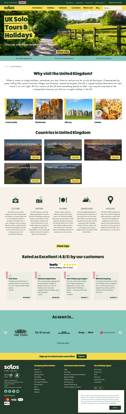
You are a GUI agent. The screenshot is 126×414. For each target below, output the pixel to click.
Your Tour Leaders (39, 379)
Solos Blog (37, 377)
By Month (63, 8)
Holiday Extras (68, 379)
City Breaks (97, 382)
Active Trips (97, 369)
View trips (63, 51)
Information (69, 3)
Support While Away (70, 384)
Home (6, 66)
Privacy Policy (38, 384)
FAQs (66, 369)
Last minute (76, 8)
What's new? (88, 8)
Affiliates (37, 389)
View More (35, 157)
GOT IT (115, 408)
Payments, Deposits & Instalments (74, 374)
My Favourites (99, 3)
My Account (89, 3)
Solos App (67, 372)
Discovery (97, 377)
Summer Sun (98, 372)
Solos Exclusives (99, 379)
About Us (37, 369)
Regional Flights (69, 377)
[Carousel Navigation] (63, 332)
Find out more (63, 342)
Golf (95, 374)
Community (79, 3)
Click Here (22, 2)
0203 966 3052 (115, 3)
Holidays (50, 8)
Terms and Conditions (41, 382)
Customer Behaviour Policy (72, 387)
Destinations (37, 8)
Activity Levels (68, 382)
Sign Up (81, 356)
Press (35, 387)
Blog (97, 8)
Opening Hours (39, 374)
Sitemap (36, 392)
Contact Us (37, 372)
